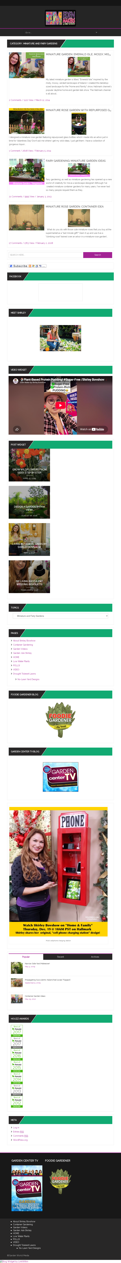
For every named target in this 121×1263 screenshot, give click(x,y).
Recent (60, 957)
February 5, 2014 (43, 151)
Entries (18, 1132)
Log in (16, 1127)
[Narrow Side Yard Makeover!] (17, 968)
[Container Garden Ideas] (17, 999)
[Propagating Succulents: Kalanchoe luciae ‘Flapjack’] (17, 982)
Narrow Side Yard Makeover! (37, 963)
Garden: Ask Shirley (22, 653)
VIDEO (16, 669)
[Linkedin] (60, 3)
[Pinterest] (72, 3)
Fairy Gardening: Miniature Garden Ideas (76, 160)
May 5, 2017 (29, 553)
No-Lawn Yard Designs (28, 679)
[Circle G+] (78, 3)
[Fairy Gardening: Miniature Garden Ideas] (28, 172)
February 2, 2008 (44, 243)
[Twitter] (49, 3)
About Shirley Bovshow (24, 640)
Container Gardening (23, 645)
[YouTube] (66, 3)
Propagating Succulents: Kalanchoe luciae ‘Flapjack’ (48, 980)
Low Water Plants (21, 661)
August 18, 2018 (29, 516)
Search (97, 255)
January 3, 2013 (44, 196)
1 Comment (14, 151)
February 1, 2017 (29, 590)
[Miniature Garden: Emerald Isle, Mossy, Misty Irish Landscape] (28, 69)
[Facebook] (43, 3)
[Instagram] (55, 3)
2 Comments (15, 100)
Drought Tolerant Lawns (24, 674)
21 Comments (15, 196)
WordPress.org (20, 1140)
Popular (26, 957)
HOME (16, 657)
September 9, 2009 (32, 983)
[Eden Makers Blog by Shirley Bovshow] (60, 17)
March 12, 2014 (43, 100)
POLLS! (16, 665)
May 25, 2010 (30, 999)
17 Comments (15, 243)
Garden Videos (20, 649)
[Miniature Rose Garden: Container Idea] (28, 220)
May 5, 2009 (30, 967)
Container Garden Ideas (35, 996)
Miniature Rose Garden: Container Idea (75, 206)
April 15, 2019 (29, 478)
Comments (20, 1136)
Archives (95, 957)
